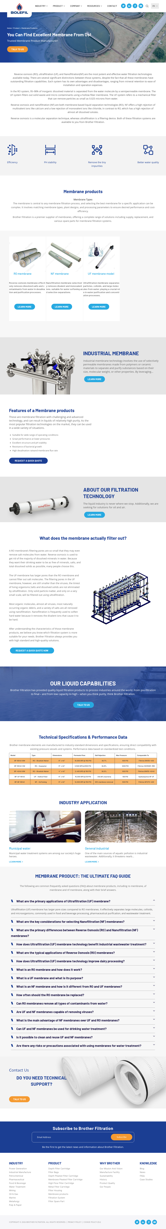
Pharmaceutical (16, 1179)
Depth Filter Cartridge (59, 1168)
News (142, 1172)
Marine (12, 1197)
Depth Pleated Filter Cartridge (63, 1176)
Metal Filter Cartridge (59, 1186)
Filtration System (56, 1197)
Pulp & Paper (15, 1205)
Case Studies (146, 1179)
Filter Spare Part (56, 1201)
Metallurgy (14, 1201)
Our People (105, 1186)
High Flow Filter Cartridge (61, 1183)
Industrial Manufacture (20, 1172)
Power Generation (18, 1168)
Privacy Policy (74, 1222)
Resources (93, 5)
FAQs (142, 1176)
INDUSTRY (40, 5)
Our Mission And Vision (111, 1168)
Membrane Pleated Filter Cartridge (65, 1179)
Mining (12, 1190)
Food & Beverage (17, 1183)
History (103, 1179)
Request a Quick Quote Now (32, 650)
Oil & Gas (13, 1194)
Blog (142, 1168)
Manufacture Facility (110, 1172)
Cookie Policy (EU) (92, 1222)
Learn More (25, 306)
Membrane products (58, 1194)
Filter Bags (53, 1172)
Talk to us (17, 49)
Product (58, 5)
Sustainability (106, 1176)
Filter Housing (55, 1190)
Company (75, 5)
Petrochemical (16, 1176)
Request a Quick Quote (28, 460)
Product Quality (107, 1183)
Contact (112, 5)
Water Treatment (17, 1186)
